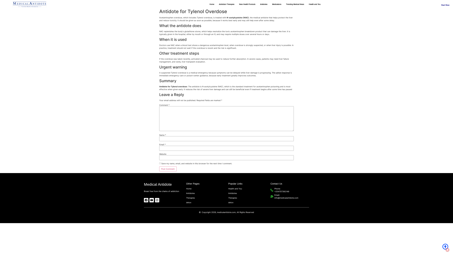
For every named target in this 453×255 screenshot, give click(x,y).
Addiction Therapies (226, 4)
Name (162, 135)
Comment (164, 105)
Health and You (315, 4)
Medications (276, 4)
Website (162, 154)
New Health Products (247, 4)
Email (162, 144)
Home (212, 4)
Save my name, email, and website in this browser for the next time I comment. (196, 163)
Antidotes (263, 4)
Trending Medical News (295, 4)
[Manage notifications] (447, 250)
